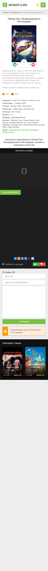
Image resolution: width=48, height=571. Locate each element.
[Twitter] (29, 258)
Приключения (8, 132)
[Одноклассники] (18, 258)
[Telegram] (32, 258)
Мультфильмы (15, 12)
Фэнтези (25, 130)
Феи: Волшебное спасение (35, 365)
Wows (18, 5)
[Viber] (25, 258)
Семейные (34, 130)
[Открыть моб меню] (43, 4)
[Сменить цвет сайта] (37, 5)
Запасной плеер (10, 192)
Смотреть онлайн (24, 151)
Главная (5, 12)
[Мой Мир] (22, 258)
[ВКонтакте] (15, 258)
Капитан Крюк (12, 367)
